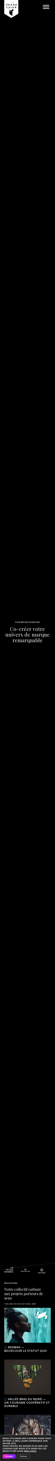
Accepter (9, 1456)
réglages (30, 1451)
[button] (46, 7)
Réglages (23, 1456)
